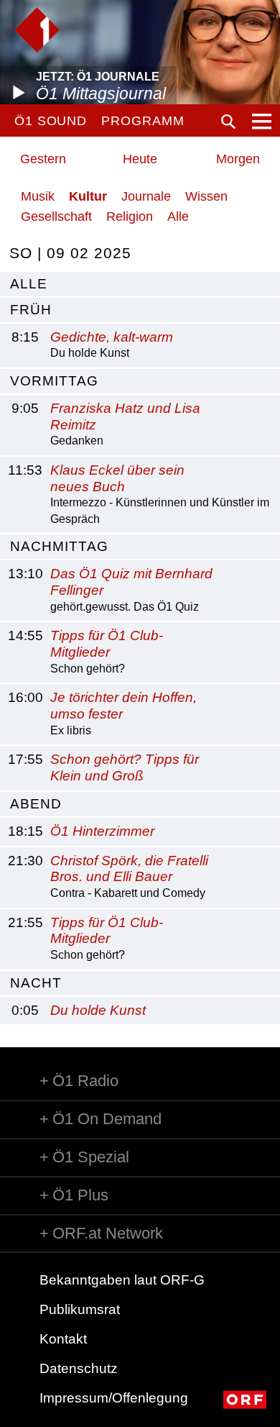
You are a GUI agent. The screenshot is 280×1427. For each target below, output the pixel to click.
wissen (206, 196)
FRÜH (31, 309)
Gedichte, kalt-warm (111, 337)
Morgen (238, 159)
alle (28, 283)
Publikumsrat (79, 1309)
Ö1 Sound (50, 121)
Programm (142, 121)
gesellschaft (56, 216)
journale (146, 196)
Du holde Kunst (98, 1010)
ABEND (36, 803)
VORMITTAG (54, 380)
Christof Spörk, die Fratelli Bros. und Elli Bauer (129, 869)
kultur (88, 196)
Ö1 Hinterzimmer (102, 831)
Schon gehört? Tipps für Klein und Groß (124, 767)
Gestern (43, 159)
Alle (178, 216)
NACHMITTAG (59, 546)
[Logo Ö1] (37, 30)
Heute (140, 159)
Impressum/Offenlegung (113, 1397)
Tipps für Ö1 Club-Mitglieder (106, 644)
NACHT (36, 982)
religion (129, 216)
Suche (228, 121)
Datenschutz (78, 1368)
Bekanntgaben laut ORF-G (122, 1279)
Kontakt (63, 1338)
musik (38, 196)
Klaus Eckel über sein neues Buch (117, 478)
